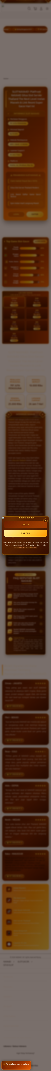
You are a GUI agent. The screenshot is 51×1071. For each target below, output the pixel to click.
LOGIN (25, 525)
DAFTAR (25, 533)
